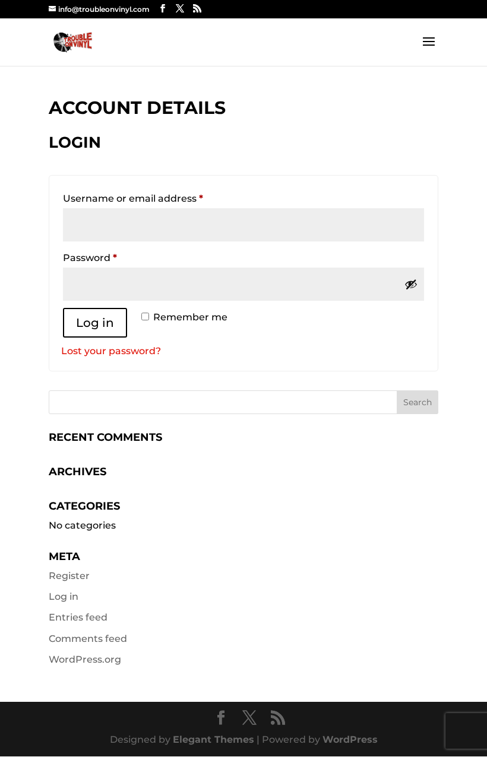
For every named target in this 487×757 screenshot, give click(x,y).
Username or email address (155, 198)
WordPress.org (85, 659)
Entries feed (78, 617)
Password (112, 257)
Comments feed (88, 638)
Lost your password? (111, 351)
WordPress (350, 739)
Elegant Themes (213, 739)
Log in (95, 323)
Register (69, 575)
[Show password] (411, 284)
